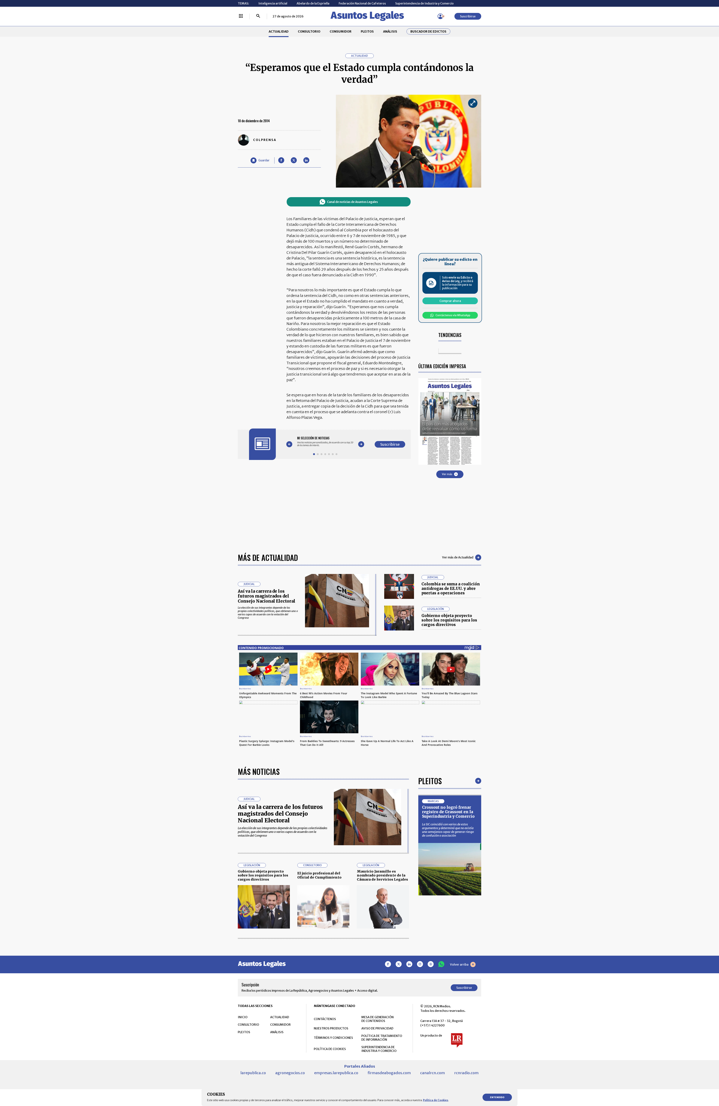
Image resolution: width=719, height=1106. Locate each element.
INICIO (243, 1017)
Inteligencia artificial (272, 3)
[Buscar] (258, 16)
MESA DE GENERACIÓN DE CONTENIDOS (377, 1019)
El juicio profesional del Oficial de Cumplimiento (319, 875)
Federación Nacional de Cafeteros (362, 3)
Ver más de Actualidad (457, 557)
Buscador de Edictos (428, 31)
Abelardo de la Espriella (313, 3)
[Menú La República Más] (241, 16)
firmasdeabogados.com (389, 1072)
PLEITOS (367, 31)
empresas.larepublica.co (336, 1072)
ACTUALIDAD (279, 31)
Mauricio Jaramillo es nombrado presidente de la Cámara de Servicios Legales (382, 875)
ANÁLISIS (390, 31)
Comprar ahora (450, 301)
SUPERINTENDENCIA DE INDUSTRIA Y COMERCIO (379, 1049)
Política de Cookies (435, 1100)
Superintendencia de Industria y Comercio (424, 3)
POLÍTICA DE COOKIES (330, 1049)
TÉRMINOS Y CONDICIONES (333, 1038)
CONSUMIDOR (340, 31)
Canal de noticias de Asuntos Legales (352, 202)
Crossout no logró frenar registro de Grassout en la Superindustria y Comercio (448, 812)
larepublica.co (253, 1072)
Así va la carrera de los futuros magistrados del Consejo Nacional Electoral (266, 596)
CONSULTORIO (309, 31)
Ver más (447, 474)
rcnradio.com (466, 1072)
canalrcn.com (432, 1072)
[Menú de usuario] (440, 16)
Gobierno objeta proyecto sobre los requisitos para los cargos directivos (449, 620)
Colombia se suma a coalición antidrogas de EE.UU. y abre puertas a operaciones (450, 588)
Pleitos (430, 780)
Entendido (497, 1097)
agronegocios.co (290, 1072)
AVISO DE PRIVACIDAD (377, 1028)
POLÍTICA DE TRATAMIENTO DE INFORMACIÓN (381, 1037)
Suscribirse (468, 16)
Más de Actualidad (268, 557)
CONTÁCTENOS (325, 1019)
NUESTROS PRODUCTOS (331, 1028)
